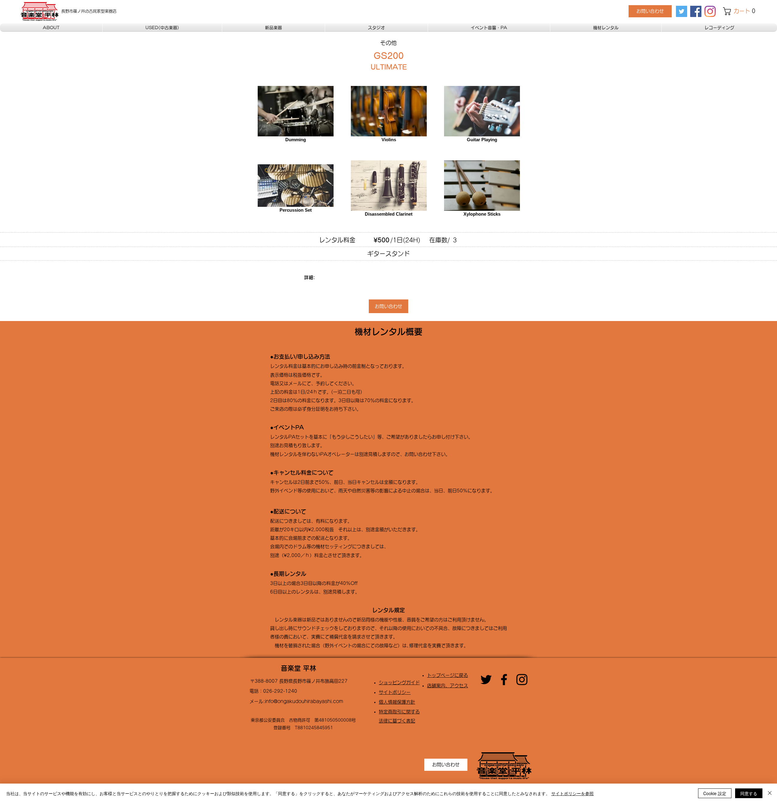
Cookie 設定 (714, 793)
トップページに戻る (447, 675)
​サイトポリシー (395, 692)
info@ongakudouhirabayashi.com (304, 701)
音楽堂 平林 (298, 668)
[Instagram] (710, 11)
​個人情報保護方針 (397, 702)
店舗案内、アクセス (447, 685)
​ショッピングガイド (399, 682)
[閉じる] (769, 793)
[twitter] (681, 11)
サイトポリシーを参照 (572, 793)
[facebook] (695, 11)
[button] (741, 11)
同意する (748, 793)
